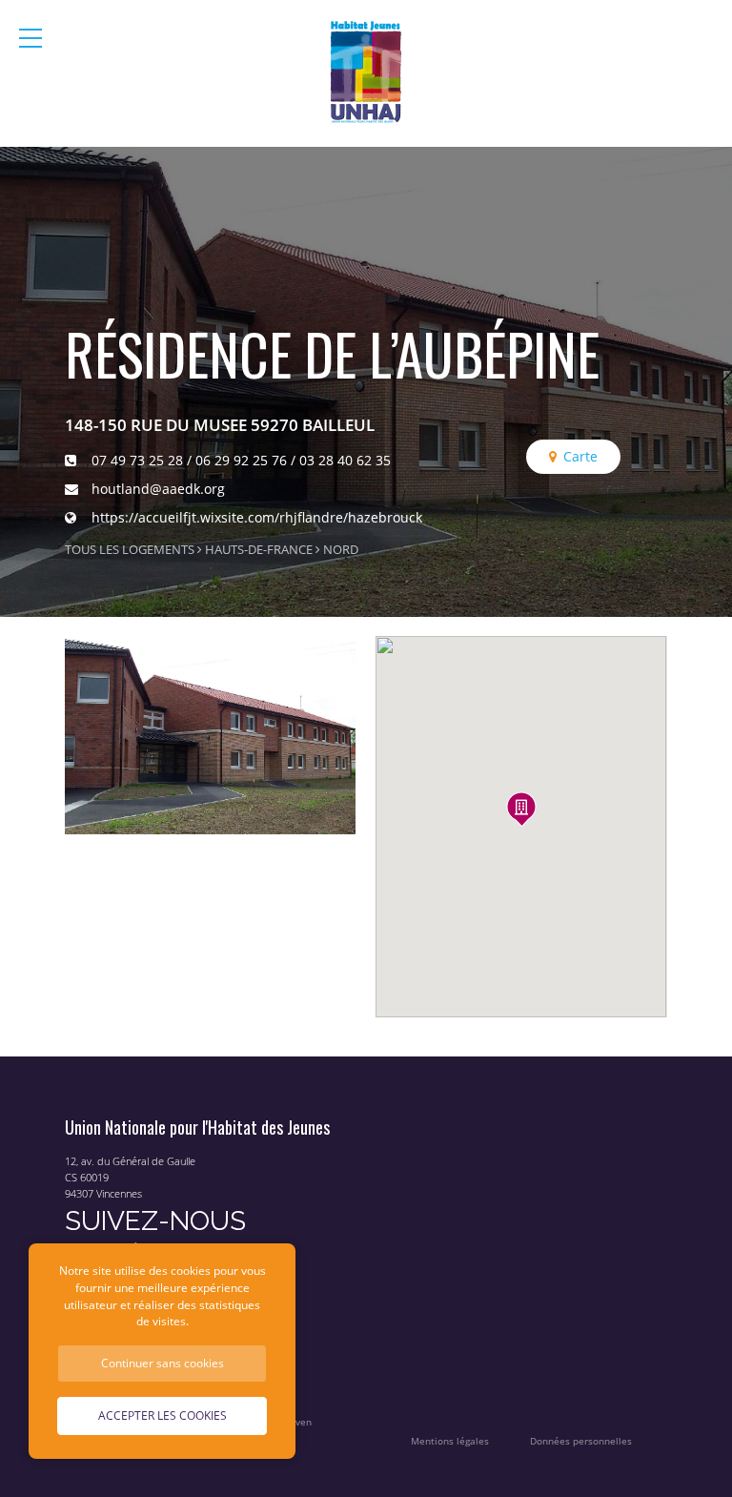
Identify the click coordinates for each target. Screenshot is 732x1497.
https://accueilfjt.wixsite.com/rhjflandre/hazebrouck (257, 517)
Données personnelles (581, 1441)
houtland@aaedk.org (158, 489)
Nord (340, 550)
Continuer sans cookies (162, 1362)
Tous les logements (129, 550)
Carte (580, 456)
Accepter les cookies (162, 1415)
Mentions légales (450, 1441)
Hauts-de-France (259, 550)
